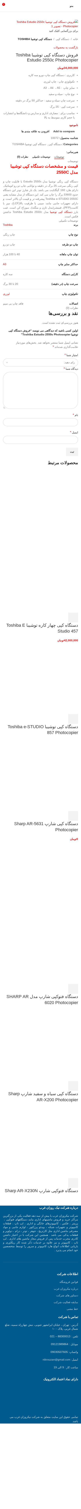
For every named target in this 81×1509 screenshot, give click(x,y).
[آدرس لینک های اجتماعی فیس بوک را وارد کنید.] (64, 152)
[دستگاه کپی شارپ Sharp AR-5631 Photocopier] (48, 775)
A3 (4, 264)
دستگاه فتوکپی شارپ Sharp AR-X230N (41, 1190)
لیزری (6, 293)
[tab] (59, 157)
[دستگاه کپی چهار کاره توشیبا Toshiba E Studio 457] (48, 505)
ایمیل (74, 432)
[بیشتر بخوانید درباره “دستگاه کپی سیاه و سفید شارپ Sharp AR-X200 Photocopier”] (73, 1086)
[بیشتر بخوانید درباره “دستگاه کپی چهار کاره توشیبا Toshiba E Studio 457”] (73, 617)
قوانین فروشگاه (69, 1281)
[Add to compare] (52, 617)
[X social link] (59, 152)
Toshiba (8, 224)
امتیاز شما (71, 355)
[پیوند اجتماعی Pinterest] (55, 152)
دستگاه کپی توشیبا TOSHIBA (35, 39)
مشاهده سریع (62, 617)
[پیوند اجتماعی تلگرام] (46, 152)
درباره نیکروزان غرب (66, 1288)
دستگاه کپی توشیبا (61, 211)
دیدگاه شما (71, 368)
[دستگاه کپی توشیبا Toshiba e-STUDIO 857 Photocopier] (48, 678)
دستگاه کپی (62, 39)
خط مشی (72, 1308)
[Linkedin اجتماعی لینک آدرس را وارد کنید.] (50, 152)
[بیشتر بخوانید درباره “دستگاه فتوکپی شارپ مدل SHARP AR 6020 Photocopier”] (73, 989)
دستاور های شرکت (67, 1295)
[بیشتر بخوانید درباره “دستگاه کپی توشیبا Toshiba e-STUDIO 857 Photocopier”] (73, 719)
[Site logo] (40, 5)
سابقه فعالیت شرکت (66, 1302)
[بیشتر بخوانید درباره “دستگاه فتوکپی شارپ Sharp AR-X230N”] (73, 1183)
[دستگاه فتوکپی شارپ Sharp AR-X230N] (48, 1142)
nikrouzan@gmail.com (56, 1359)
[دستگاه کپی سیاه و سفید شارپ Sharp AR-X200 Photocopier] (48, 1045)
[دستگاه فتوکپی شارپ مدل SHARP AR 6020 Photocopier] (48, 876)
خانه (75, 39)
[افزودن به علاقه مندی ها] (41, 617)
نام (75, 415)
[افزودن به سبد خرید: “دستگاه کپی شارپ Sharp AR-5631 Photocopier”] (73, 816)
